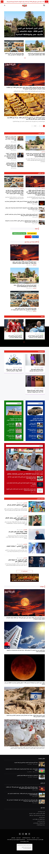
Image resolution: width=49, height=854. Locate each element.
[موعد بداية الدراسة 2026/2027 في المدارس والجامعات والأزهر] (24, 459)
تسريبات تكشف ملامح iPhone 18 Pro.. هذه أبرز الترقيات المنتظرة (35, 391)
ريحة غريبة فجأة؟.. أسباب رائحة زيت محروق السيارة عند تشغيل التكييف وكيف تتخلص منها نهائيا (32, 436)
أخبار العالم (41, 173)
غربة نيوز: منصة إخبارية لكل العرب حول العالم (37, 815)
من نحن (37, 838)
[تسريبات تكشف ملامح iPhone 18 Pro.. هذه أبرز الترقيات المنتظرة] (35, 381)
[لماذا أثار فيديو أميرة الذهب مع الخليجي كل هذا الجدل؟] (42, 764)
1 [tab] (25, 58)
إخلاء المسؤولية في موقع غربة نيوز (39, 823)
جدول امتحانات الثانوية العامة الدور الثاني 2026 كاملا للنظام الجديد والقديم (21, 483)
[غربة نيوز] (24, 5)
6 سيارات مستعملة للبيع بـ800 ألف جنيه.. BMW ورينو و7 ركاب (32, 430)
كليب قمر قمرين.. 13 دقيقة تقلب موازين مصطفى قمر (17, 560)
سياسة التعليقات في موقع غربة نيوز (39, 819)
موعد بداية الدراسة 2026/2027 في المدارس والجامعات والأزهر (25, 474)
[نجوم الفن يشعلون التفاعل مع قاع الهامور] (37, 506)
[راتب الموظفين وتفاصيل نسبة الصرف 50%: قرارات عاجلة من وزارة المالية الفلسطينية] (20, 164)
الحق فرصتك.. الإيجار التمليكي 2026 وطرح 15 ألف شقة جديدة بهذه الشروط (10, 430)
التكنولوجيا (41, 351)
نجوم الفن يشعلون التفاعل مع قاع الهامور (17, 505)
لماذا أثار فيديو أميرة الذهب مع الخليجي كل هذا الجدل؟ (26, 762)
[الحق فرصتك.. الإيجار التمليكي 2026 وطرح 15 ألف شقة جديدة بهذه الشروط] (19, 431)
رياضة (42, 317)
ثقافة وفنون (40, 499)
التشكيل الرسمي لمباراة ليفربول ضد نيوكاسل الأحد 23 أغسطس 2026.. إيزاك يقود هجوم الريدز (14, 336)
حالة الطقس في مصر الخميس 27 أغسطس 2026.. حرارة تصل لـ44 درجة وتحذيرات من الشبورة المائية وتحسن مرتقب (26, 651)
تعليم (42, 472)
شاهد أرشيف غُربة (32, 233)
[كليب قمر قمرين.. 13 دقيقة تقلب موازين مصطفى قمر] (37, 561)
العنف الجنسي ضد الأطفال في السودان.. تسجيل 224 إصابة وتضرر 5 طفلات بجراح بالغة (10, 138)
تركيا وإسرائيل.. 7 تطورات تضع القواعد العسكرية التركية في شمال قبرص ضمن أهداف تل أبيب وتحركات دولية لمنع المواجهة (10, 156)
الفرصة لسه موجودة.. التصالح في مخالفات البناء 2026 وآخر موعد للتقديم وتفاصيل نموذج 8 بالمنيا (14, 419)
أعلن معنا (33, 838)
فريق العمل (13, 838)
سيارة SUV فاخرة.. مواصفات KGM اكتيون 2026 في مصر (36, 419)
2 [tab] (23, 58)
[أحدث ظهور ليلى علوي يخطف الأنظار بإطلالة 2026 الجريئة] (37, 520)
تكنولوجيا (41, 367)
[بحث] (4, 5)
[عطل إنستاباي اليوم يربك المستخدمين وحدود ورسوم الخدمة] (35, 360)
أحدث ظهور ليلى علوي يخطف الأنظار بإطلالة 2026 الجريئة (16, 518)
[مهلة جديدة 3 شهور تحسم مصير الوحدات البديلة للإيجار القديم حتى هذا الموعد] (19, 425)
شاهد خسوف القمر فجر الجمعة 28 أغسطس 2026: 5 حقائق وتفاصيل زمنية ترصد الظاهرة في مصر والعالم (21, 202)
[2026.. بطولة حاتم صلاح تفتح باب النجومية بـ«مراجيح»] (37, 534)
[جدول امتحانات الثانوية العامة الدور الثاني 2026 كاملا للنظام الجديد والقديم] (40, 484)
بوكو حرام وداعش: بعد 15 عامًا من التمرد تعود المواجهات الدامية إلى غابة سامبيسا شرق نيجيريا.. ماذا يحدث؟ (14, 54)
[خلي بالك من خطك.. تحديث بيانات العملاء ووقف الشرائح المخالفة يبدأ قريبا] (14, 360)
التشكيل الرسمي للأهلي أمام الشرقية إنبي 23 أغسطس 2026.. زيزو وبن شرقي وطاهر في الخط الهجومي (35, 336)
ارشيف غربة (19, 838)
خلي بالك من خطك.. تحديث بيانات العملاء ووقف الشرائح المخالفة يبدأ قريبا (14, 370)
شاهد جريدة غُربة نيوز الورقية (19, 233)
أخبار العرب (41, 133)
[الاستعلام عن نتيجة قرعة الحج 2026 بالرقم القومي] (42, 777)
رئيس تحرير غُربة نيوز (41, 811)
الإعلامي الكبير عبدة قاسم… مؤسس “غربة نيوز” (37, 813)
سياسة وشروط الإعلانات (41, 825)
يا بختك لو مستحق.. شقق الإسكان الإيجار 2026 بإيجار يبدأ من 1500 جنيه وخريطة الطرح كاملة (10, 436)
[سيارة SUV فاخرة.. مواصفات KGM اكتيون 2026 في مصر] (35, 410)
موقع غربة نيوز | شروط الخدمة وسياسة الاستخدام (35, 839)
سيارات (42, 416)
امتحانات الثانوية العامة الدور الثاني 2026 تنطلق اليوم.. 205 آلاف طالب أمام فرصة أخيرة (22, 477)
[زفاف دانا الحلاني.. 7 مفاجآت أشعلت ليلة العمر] (37, 548)
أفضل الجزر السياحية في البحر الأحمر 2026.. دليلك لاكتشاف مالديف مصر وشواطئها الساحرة (29, 31)
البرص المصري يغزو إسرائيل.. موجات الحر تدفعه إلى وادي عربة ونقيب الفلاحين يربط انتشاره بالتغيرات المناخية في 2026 (21, 215)
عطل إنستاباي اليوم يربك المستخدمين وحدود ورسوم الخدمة (36, 370)
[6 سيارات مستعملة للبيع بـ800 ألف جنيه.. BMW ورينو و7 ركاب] (40, 431)
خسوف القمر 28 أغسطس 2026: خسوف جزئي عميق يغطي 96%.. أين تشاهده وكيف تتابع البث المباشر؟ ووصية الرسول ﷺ (25, 88)
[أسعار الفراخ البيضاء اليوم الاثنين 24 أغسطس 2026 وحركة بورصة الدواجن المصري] (24, 732)
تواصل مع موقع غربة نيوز (24, 841)
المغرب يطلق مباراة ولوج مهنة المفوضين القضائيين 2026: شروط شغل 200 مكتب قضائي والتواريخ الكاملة (10, 147)
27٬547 (35, 126)
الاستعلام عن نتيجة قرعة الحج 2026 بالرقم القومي (27, 775)
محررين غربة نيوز (42, 817)
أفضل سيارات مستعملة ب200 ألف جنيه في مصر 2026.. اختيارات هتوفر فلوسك (32, 424)
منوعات (42, 587)
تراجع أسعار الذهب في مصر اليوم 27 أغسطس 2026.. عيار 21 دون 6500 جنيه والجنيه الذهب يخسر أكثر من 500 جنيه (26, 118)
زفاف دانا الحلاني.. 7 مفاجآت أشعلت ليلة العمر (17, 547)
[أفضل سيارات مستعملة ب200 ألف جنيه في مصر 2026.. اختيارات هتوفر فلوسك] (40, 425)
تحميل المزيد (25, 571)
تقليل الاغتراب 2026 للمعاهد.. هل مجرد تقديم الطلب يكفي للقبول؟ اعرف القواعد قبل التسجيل (21, 489)
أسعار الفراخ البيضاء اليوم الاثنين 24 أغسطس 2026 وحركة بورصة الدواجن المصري (28, 748)
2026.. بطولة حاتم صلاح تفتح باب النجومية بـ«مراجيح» (17, 532)
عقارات (20, 416)
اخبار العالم (43, 188)
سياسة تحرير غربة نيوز (41, 821)
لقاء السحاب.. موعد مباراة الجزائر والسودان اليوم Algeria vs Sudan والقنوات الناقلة (21, 769)
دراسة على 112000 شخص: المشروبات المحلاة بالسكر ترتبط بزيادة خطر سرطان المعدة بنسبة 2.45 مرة (21, 208)
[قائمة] (44, 5)
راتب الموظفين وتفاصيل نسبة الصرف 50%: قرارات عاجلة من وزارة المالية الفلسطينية (11, 164)
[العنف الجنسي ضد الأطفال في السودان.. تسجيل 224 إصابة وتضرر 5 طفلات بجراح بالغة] (20, 138)
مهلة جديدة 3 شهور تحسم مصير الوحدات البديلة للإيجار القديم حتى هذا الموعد (10, 424)
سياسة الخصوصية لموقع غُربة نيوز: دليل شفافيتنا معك (16, 839)
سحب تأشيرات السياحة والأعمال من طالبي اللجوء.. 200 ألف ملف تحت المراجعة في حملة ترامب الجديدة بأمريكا (21, 221)
